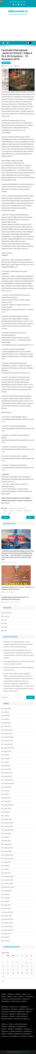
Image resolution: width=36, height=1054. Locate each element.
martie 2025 (7, 769)
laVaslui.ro (5, 1026)
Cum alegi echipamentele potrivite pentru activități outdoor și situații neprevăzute (19, 663)
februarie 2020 (8, 912)
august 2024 (7, 787)
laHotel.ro (25, 994)
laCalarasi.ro (21, 1011)
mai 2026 (6, 719)
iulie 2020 (6, 894)
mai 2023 (6, 816)
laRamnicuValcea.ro (7, 1019)
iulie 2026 (6, 712)
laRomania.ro (5, 1007)
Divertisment (6, 62)
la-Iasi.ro (11, 1024)
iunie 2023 (7, 812)
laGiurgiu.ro (13, 1014)
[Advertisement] (18, 30)
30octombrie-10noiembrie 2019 (17, 508)
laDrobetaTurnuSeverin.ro (22, 1019)
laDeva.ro (29, 1011)
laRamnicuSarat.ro (22, 1016)
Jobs (5, 620)
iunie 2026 (7, 715)
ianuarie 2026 (8, 733)
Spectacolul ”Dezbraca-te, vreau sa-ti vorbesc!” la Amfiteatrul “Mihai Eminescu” (17, 588)
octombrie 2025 (8, 744)
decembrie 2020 (8, 876)
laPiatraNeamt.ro (6, 1001)
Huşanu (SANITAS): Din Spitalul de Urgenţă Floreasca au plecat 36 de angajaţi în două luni (7, 517)
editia (11, 510)
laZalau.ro (31, 1036)
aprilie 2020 (7, 905)
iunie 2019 (7, 941)
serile (9, 513)
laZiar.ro (15, 996)
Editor (18, 66)
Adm (15, 562)
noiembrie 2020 (8, 880)
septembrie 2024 (9, 783)
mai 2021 (6, 869)
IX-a (4, 513)
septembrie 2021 (9, 858)
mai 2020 (6, 901)
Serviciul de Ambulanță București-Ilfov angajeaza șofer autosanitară (18, 669)
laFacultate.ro (30, 996)
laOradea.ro (5, 1016)
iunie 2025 (7, 758)
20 (18, 969)
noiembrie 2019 (8, 923)
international (27, 510)
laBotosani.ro (5, 1031)
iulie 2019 (6, 937)
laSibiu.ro (4, 1033)
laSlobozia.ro (19, 1033)
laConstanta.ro (5, 1009)
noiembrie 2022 (8, 823)
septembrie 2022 (9, 830)
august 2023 (7, 808)
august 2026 (7, 708)
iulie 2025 (6, 755)
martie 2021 (7, 873)
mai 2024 (6, 794)
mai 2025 (6, 762)
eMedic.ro (4, 994)
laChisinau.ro (26, 999)
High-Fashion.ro (17, 1001)
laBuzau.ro (14, 1011)
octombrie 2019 (8, 926)
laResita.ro (20, 1031)
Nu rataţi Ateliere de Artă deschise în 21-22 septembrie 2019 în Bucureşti (15, 598)
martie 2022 (7, 844)
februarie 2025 (8, 773)
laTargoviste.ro (27, 1033)
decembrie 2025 (8, 737)
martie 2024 (7, 801)
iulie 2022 (6, 837)
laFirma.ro (22, 996)
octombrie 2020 (8, 883)
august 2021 (7, 862)
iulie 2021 (6, 865)
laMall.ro (9, 996)
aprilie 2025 (7, 765)
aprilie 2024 (7, 798)
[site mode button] (29, 43)
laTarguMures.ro (15, 1036)
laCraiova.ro (14, 1009)
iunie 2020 (7, 898)
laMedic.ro (11, 994)
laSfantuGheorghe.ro (21, 1024)
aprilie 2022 (7, 840)
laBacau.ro (11, 1029)
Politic (5, 623)
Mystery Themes (24, 1052)
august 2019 (7, 933)
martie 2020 (7, 908)
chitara (5, 510)
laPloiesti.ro (29, 1009)
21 (22, 969)
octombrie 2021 (8, 855)
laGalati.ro (22, 1009)
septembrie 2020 (9, 887)
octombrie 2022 (8, 826)
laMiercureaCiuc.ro (23, 1014)
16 (31, 966)
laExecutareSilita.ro (16, 999)
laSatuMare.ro (28, 1031)
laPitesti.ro (12, 1016)
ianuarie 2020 (8, 916)
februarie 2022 (8, 848)
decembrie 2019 (8, 919)
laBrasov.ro (4, 1024)
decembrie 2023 (8, 805)
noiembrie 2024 (8, 780)
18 (8, 969)
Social (5, 627)
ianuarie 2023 (8, 819)
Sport (5, 630)
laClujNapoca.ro (24, 1007)
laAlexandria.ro (21, 1026)
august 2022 (7, 833)
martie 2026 (7, 726)
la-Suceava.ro (5, 999)
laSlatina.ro (11, 1033)
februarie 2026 (8, 730)
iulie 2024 (6, 790)
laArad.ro (4, 1029)
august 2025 (7, 751)
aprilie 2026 (7, 723)
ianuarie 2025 (8, 776)
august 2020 (7, 890)
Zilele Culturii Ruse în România (31, 517)
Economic (7, 616)
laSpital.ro (18, 994)
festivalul (18, 510)
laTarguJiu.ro (5, 1036)
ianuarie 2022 (8, 851)
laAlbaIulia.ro (12, 1026)
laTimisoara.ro (5, 1011)
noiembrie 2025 (8, 740)
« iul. (2, 981)
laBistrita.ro (27, 1029)
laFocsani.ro (5, 1014)
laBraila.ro (13, 1031)
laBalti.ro (24, 1001)
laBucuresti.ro (18, 11)
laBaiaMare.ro (19, 1029)
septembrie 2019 (9, 930)
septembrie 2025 (9, 748)
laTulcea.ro (24, 1036)
